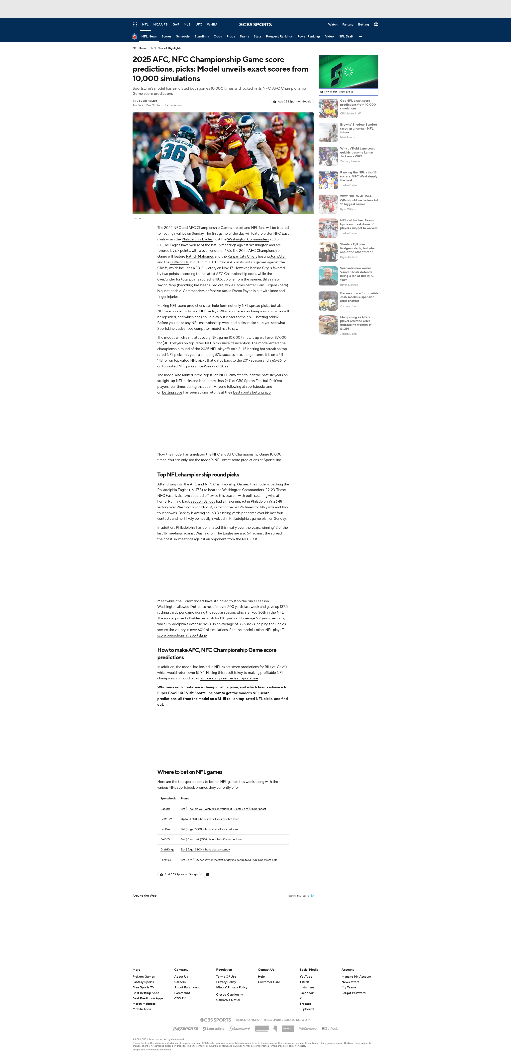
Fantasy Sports (143, 982)
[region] (348, 72)
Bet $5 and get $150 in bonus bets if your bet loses (212, 839)
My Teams (349, 987)
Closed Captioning (229, 995)
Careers (180, 982)
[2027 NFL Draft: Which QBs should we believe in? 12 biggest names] (328, 204)
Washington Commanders (248, 239)
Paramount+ (183, 993)
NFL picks (174, 354)
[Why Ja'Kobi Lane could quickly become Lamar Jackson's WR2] (328, 156)
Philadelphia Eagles (197, 239)
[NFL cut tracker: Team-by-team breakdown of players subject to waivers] (328, 228)
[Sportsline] (214, 1028)
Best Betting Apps (146, 993)
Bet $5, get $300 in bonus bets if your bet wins (209, 829)
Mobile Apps (142, 1009)
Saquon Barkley (202, 501)
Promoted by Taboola (298, 896)
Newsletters (350, 982)
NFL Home (140, 48)
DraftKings (167, 849)
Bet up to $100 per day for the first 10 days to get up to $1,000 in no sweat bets (229, 860)
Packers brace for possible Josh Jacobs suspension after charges (359, 297)
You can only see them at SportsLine (229, 678)
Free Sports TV (143, 987)
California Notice (228, 1000)
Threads (305, 1004)
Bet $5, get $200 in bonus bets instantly (205, 849)
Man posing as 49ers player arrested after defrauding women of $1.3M (355, 323)
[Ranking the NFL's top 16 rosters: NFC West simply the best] (328, 180)
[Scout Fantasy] (308, 1028)
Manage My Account (356, 977)
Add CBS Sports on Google (294, 101)
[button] (361, 36)
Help (261, 977)
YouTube (306, 977)
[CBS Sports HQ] (247, 1020)
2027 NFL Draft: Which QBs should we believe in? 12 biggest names (359, 200)
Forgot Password (354, 993)
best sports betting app (252, 392)
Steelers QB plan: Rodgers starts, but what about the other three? (358, 248)
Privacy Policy (226, 982)
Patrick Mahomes (200, 256)
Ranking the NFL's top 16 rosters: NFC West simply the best (358, 176)
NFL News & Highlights (166, 48)
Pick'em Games (144, 977)
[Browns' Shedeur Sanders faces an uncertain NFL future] (328, 132)
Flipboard (307, 1009)
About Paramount (187, 987)
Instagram (307, 987)
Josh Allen (278, 256)
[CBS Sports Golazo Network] (287, 1020)
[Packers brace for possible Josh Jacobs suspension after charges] (328, 301)
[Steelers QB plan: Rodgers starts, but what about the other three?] (328, 252)
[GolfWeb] (330, 1029)
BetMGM (166, 819)
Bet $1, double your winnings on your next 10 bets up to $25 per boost (223, 809)
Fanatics (165, 860)
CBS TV (180, 998)
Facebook (307, 993)
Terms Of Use (226, 977)
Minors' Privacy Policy (231, 987)
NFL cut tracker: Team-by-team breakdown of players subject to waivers (358, 224)
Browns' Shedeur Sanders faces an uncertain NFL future (358, 128)
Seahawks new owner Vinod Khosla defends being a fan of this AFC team (357, 274)
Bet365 (165, 839)
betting (253, 349)
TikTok (304, 982)
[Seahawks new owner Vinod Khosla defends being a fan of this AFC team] (328, 275)
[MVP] (288, 1027)
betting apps (172, 392)
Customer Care (269, 982)
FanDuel (165, 829)
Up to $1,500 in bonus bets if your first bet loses (210, 819)
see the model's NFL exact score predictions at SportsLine (234, 460)
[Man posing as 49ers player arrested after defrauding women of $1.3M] (328, 325)
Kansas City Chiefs (242, 256)
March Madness (144, 1004)
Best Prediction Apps (148, 998)
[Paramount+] (239, 1028)
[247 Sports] (185, 1028)
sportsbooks (255, 386)
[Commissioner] (266, 1027)
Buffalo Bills (179, 262)
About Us (181, 977)
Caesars (165, 809)
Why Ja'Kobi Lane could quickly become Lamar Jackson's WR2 (357, 152)
